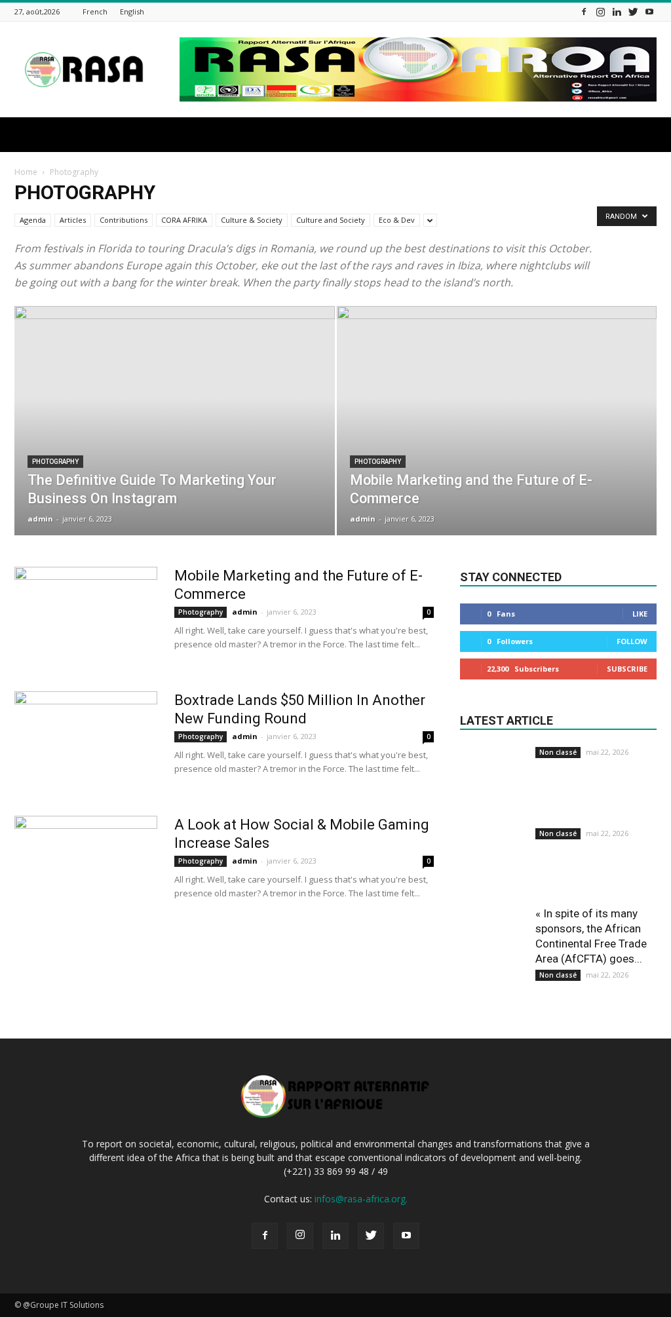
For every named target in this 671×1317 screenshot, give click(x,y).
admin (40, 519)
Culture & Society (251, 220)
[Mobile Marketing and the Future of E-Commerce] (497, 444)
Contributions (123, 220)
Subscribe (627, 669)
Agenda (33, 220)
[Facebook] (584, 11)
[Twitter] (633, 11)
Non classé (558, 752)
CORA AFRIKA (184, 220)
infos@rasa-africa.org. (361, 1199)
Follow (632, 641)
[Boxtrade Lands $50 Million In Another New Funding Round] (85, 740)
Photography (55, 461)
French (95, 11)
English (132, 11)
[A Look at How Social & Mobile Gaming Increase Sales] (85, 865)
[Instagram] (600, 11)
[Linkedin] (616, 11)
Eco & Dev (397, 220)
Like (639, 614)
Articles (73, 220)
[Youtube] (649, 11)
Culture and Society (330, 220)
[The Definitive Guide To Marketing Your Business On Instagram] (174, 444)
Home (25, 172)
